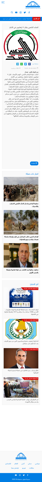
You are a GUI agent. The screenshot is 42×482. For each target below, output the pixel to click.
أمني (22, 464)
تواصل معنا (15, 468)
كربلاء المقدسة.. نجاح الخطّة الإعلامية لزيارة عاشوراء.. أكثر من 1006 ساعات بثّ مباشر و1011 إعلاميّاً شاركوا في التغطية (21, 312)
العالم (16, 464)
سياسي (37, 464)
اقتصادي (8, 464)
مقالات (31, 468)
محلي (30, 464)
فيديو (24, 468)
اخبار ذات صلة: (31, 174)
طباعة (33, 163)
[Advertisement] (21, 140)
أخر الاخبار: (34, 284)
